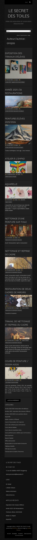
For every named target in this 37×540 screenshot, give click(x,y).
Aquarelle (11, 184)
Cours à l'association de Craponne (14, 422)
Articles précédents (13, 400)
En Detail (8, 484)
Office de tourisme (10, 441)
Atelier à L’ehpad (15, 158)
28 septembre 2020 (11, 270)
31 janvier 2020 (10, 308)
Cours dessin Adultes (11, 427)
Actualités (14, 533)
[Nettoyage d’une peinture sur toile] (18, 225)
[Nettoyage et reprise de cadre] (18, 258)
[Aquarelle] (18, 187)
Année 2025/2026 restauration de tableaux (14, 111)
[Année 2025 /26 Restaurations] (18, 96)
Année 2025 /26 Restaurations (15, 508)
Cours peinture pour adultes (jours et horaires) (17, 433)
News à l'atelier (8, 202)
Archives (20, 533)
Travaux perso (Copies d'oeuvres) (14, 451)
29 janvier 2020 (10, 380)
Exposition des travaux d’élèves (15, 505)
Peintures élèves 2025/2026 (14, 512)
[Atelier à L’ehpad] (18, 162)
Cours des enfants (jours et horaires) (15, 424)
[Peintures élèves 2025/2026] (18, 125)
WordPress (15, 528)
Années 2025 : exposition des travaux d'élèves (14, 82)
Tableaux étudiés (10, 446)
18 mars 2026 (10, 79)
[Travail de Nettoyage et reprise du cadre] (18, 328)
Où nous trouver (19, 535)
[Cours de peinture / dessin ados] (18, 368)
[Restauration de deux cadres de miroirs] (18, 296)
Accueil (18, 35)
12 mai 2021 (9, 199)
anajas (16, 79)
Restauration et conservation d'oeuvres (13, 240)
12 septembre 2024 (11, 174)
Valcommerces (10, 495)
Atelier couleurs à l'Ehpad (10, 176)
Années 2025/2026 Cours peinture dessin (14, 147)
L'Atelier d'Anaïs (10, 488)
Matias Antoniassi (11, 491)
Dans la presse (9, 435)
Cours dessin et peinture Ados (11, 382)
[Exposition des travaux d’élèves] (18, 60)
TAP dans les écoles (10, 449)
